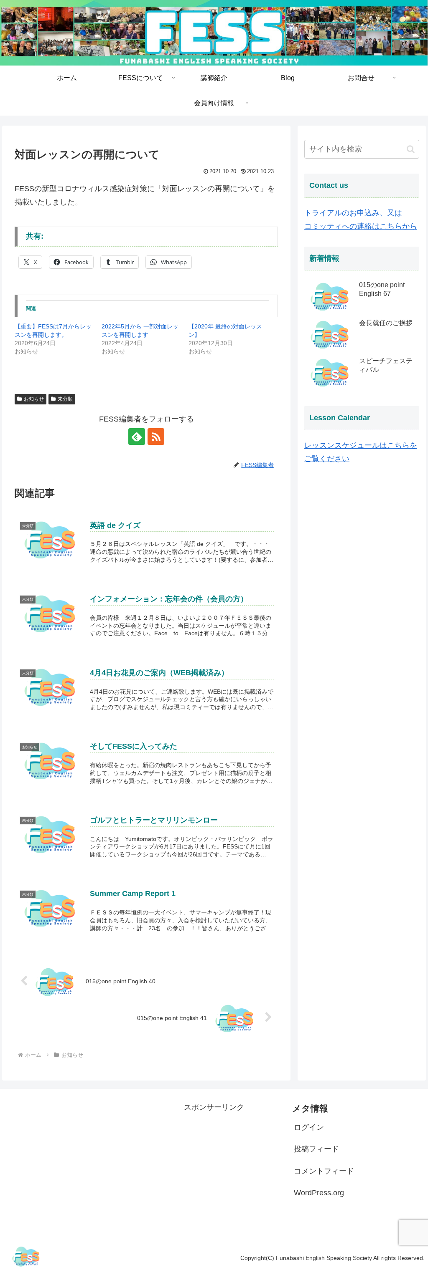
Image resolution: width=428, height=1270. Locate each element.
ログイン (309, 1127)
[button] (410, 149)
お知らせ (34, 399)
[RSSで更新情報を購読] (156, 436)
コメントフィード (324, 1171)
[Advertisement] (214, 1166)
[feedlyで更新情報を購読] (136, 436)
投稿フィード (316, 1149)
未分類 (65, 399)
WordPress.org (319, 1193)
